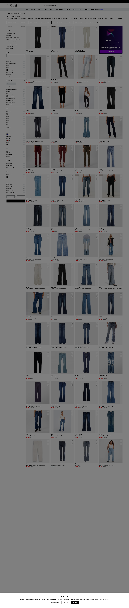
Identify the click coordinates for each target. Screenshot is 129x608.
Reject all (66, 602)
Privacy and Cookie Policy (103, 599)
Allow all (75, 602)
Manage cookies (55, 602)
